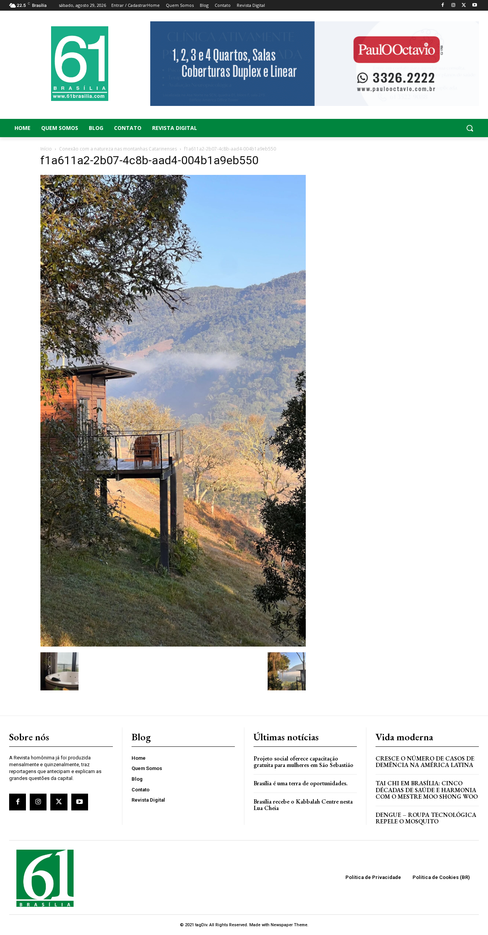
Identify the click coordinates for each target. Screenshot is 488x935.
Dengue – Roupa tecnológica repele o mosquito (426, 818)
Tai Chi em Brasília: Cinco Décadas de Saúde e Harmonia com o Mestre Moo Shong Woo (427, 790)
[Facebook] (442, 5)
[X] (463, 5)
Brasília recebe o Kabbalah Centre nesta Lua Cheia (303, 804)
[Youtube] (474, 5)
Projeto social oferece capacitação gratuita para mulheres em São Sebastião (303, 761)
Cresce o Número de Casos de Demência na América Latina (425, 761)
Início (46, 149)
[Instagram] (453, 5)
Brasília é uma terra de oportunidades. (301, 783)
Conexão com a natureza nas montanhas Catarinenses (118, 149)
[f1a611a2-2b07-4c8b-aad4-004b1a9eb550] (173, 644)
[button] (427, 128)
